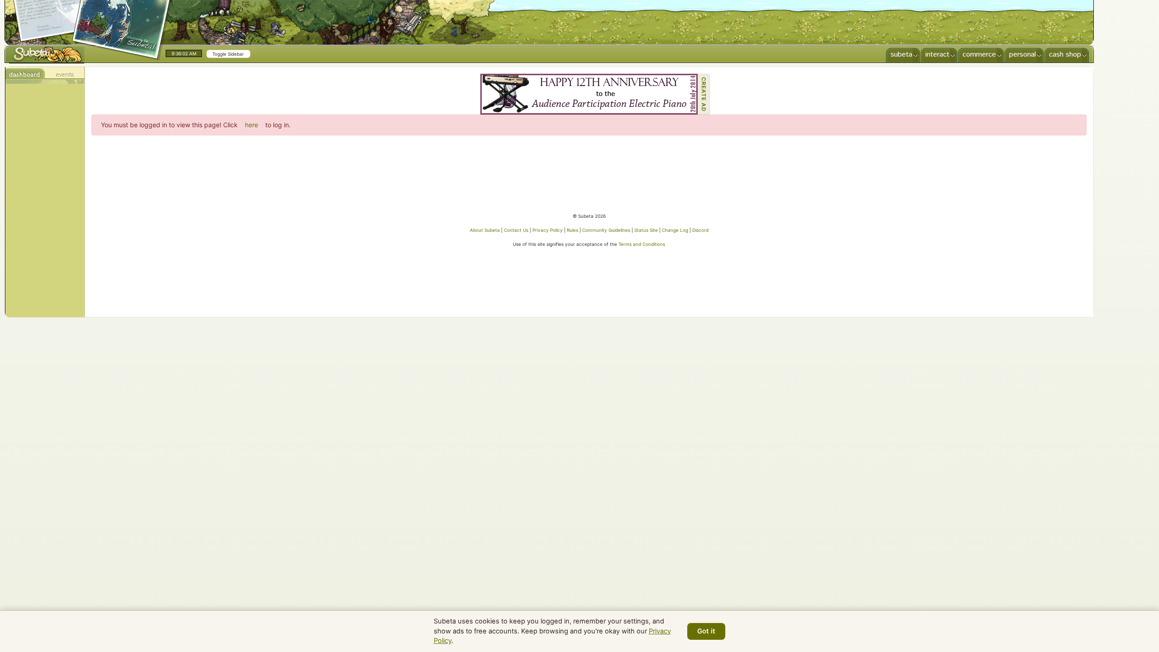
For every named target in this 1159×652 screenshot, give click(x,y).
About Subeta (485, 230)
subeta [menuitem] (901, 54)
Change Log (675, 230)
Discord (700, 230)
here (251, 125)
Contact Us (516, 230)
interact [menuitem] (937, 54)
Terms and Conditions (641, 244)
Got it (706, 631)
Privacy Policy (547, 230)
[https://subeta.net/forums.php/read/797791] (589, 94)
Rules (572, 230)
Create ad (703, 94)
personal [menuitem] (1022, 54)
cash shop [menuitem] (1065, 54)
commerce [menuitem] (979, 54)
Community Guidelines (606, 230)
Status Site (646, 230)
